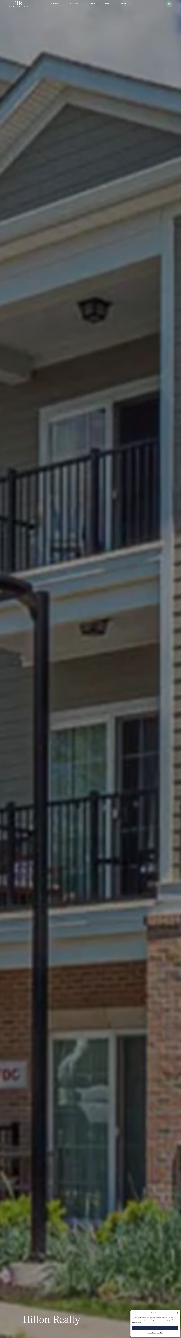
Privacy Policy (160, 1333)
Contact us (125, 4)
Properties (73, 4)
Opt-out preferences (151, 1333)
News (107, 4)
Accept (155, 1328)
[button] (177, 1313)
